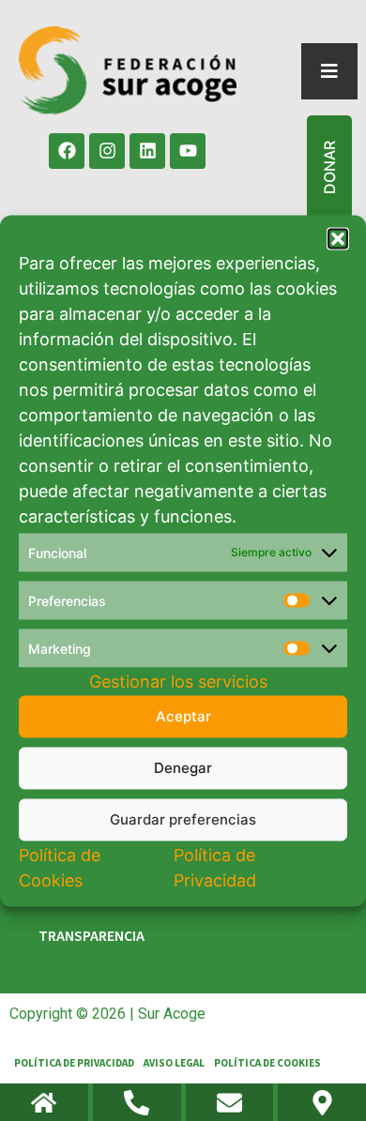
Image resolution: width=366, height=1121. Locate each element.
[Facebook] (66, 151)
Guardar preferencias (183, 819)
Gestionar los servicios (178, 680)
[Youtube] (188, 151)
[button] (337, 238)
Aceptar (183, 716)
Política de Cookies (267, 1063)
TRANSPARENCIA (91, 936)
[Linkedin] (147, 151)
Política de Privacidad (74, 1063)
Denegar (183, 768)
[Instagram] (107, 151)
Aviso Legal (174, 1063)
